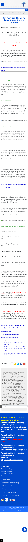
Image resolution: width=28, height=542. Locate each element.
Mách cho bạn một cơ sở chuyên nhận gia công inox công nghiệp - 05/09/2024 (13, 389)
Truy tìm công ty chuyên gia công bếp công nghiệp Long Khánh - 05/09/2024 (12, 381)
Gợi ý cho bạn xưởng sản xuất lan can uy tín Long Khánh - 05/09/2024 (14, 378)
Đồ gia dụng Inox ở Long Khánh (10, 495)
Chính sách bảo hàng (6, 471)
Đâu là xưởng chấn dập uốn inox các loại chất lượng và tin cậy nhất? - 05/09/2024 (13, 398)
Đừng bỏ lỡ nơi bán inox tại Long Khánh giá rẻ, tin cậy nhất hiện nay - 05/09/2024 (14, 395)
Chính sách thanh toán (7, 473)
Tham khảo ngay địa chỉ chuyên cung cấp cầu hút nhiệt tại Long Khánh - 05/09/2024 (13, 375)
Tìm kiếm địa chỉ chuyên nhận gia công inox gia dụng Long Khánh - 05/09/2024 (13, 387)
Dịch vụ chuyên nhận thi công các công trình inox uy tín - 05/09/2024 (13, 372)
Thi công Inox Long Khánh (9, 492)
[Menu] (2, 4)
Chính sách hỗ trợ (5, 476)
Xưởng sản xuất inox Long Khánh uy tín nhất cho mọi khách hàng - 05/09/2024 (12, 401)
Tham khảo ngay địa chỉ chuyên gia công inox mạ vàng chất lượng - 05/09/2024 (13, 392)
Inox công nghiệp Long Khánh (10, 482)
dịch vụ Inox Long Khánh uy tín (10, 489)
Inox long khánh (6, 479)
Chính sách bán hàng (6, 469)
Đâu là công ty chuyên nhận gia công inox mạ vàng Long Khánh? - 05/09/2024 (13, 384)
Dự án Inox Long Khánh (8, 485)
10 (23, 406)
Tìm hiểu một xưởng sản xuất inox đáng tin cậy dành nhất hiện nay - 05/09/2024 (13, 404)
